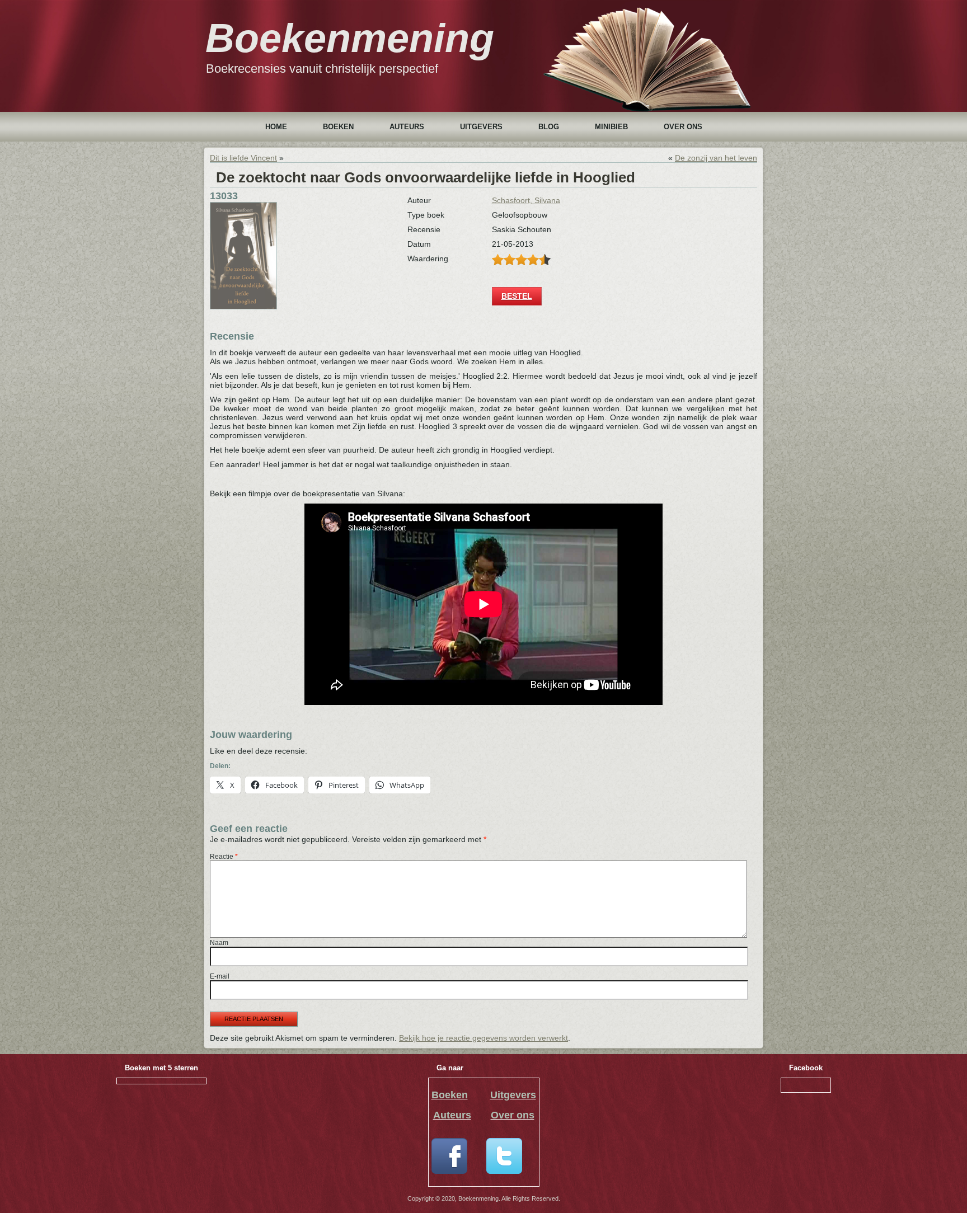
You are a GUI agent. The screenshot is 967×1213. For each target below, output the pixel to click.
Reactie (224, 857)
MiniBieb (611, 127)
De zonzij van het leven (716, 157)
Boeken (338, 127)
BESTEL (516, 296)
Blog (548, 127)
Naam (219, 943)
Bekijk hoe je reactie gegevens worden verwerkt (483, 1037)
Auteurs (406, 127)
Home (276, 127)
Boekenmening (349, 38)
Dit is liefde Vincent (243, 157)
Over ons (683, 127)
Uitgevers (481, 127)
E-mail (219, 976)
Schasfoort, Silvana (526, 200)
